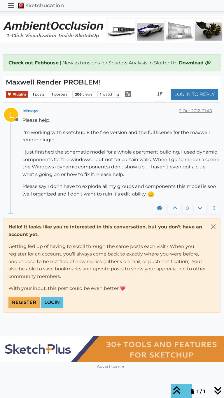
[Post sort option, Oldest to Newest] (159, 94)
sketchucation (45, 5)
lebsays (30, 110)
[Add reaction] (159, 208)
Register (24, 302)
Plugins (19, 94)
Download (192, 63)
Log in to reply (194, 94)
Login (52, 302)
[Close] (213, 227)
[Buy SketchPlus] (112, 349)
